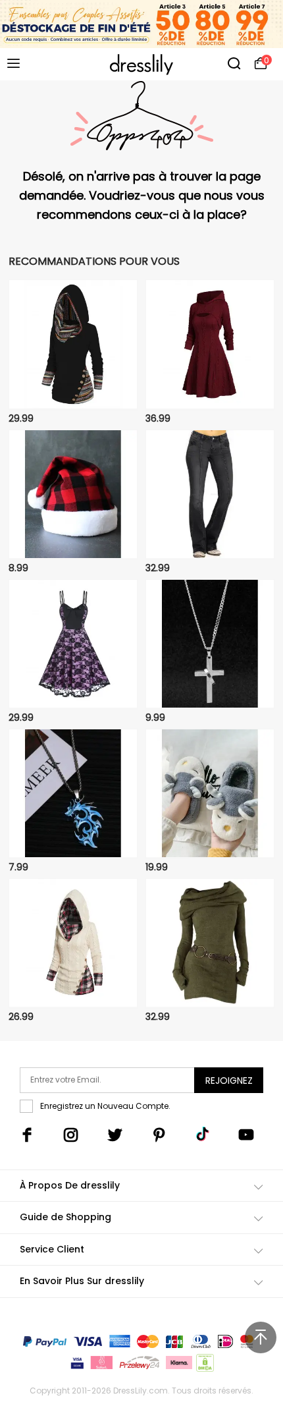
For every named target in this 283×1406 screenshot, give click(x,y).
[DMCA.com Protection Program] (204, 1365)
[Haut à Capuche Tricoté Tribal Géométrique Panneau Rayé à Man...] (73, 344)
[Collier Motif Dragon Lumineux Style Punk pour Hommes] (73, 794)
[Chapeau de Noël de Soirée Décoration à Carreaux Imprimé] (73, 495)
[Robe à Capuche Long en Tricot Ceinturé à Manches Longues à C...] (209, 943)
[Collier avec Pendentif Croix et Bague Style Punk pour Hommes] (209, 644)
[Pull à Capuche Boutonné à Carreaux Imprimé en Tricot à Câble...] (73, 943)
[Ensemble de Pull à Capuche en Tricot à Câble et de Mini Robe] (209, 344)
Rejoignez (229, 1080)
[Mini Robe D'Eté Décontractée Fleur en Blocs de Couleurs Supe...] (73, 644)
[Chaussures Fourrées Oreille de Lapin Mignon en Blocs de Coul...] (209, 794)
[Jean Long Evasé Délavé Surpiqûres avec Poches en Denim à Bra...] (209, 495)
